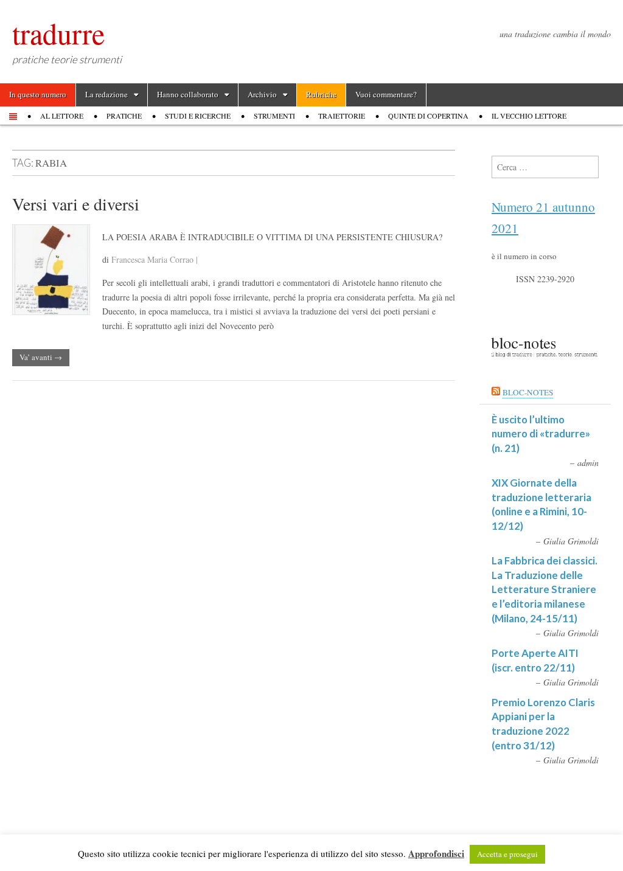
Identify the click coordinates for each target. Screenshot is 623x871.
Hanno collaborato (187, 94)
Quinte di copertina (428, 115)
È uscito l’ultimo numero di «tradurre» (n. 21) (541, 433)
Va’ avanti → (40, 357)
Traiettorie (341, 115)
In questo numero (37, 94)
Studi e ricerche (198, 115)
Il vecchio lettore (529, 115)
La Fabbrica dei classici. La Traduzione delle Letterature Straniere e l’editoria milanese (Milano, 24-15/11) (544, 589)
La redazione (106, 94)
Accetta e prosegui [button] (507, 853)
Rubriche (321, 94)
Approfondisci (436, 853)
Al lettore (61, 115)
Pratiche (124, 115)
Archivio (262, 94)
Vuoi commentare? (386, 94)
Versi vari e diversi (75, 203)
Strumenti (274, 115)
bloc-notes (528, 392)
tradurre (58, 32)
